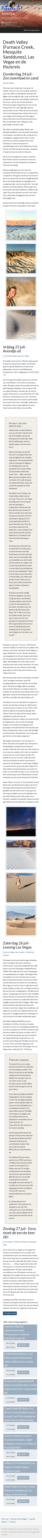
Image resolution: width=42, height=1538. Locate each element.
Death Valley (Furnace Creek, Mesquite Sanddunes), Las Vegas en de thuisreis (19, 1490)
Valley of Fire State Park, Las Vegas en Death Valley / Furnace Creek (19, 1467)
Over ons (4, 1519)
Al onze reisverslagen (19, 1519)
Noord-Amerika (10, 22)
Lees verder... (23, 1345)
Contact (12, 1522)
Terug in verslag (10, 1313)
